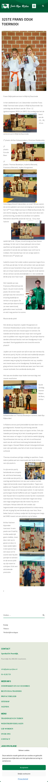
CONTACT (5, 739)
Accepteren (24, 767)
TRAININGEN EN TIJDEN (12, 718)
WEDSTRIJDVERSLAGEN (12, 724)
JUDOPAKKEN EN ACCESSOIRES (15, 686)
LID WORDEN (7, 729)
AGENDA (5, 707)
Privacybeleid (23, 779)
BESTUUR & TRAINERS (11, 691)
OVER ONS (5, 734)
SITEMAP (5, 701)
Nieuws (6, 629)
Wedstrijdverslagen (10, 632)
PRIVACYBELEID (8, 696)
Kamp (5, 625)
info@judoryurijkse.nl (9, 669)
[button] (34, 6)
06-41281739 (6, 674)
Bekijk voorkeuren (24, 774)
